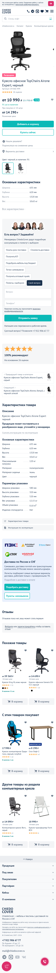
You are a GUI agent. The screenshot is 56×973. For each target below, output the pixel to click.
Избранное (42, 11)
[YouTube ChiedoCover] (17, 957)
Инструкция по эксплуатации (20, 527)
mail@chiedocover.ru (13, 951)
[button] (52, 11)
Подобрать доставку (17, 587)
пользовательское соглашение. (13, 929)
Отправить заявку (28, 318)
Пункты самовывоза (17, 595)
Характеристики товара (18, 521)
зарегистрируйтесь (26, 626)
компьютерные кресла (18, 788)
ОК (51, 3)
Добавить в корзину (28, 124)
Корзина (46, 11)
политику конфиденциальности (22, 310)
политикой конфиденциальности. (27, 4)
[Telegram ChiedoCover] (4, 957)
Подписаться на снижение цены (17, 145)
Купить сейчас (28, 132)
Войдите (9, 626)
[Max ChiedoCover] (11, 957)
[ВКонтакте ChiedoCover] (24, 957)
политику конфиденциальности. (38, 927)
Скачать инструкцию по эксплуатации (20, 432)
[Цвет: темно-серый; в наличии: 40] (20, 168)
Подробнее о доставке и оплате (19, 579)
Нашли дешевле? (14, 141)
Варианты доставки (15, 151)
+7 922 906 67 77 (28, 11)
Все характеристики (13, 209)
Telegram (32, 11)
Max (37, 11)
